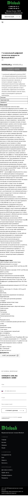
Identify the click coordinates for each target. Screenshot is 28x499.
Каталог (4, 442)
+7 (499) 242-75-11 (13, 6)
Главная (4, 439)
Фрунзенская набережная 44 (13, 13)
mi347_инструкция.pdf (8, 355)
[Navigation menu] (2, 22)
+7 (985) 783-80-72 (13, 8)
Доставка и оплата (7, 470)
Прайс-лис (4, 472)
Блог (3, 457)
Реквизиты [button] (5, 478)
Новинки (4, 445)
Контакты (4, 463)
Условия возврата (7, 475)
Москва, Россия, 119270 (13, 11)
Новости (4, 460)
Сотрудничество (6, 455)
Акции (3, 448)
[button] (12, 17)
